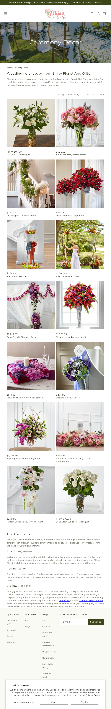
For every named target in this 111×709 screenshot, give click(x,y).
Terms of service (46, 675)
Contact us (64, 600)
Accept (54, 702)
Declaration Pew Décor (68, 398)
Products (11, 636)
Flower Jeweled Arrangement (71, 337)
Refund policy (48, 658)
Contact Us (47, 626)
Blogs (27, 626)
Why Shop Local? (47, 634)
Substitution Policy (48, 666)
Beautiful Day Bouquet (18, 155)
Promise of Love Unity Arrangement (25, 398)
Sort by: (61, 94)
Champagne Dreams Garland (21, 215)
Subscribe (95, 622)
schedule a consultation (91, 600)
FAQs (45, 620)
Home (9, 68)
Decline (84, 702)
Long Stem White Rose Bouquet (72, 522)
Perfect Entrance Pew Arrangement (25, 522)
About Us (11, 642)
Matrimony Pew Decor (18, 276)
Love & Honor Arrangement (70, 215)
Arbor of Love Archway (67, 276)
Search (28, 620)
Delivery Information (48, 644)
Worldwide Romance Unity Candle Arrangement (73, 459)
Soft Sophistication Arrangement (24, 458)
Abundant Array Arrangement (71, 155)
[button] (6, 14)
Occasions (12, 630)
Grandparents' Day (13, 622)
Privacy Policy (93, 695)
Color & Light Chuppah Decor (22, 337)
